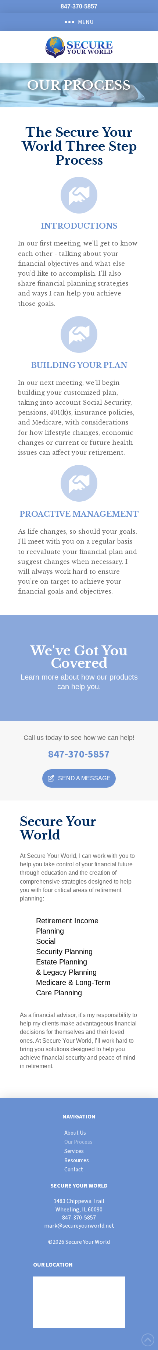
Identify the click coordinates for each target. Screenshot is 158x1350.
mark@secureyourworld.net (79, 1226)
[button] (79, 22)
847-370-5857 (79, 1218)
